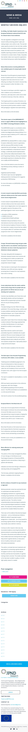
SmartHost (11, 727)
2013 (14, 18)
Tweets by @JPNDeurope (7, 699)
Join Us (11, 692)
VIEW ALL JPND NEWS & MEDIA (14, 664)
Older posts (4, 571)
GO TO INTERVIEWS (14, 585)
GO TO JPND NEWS (14, 577)
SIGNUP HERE (14, 595)
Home (10, 18)
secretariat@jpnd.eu (16, 704)
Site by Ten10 (16, 727)
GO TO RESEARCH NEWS (14, 581)
